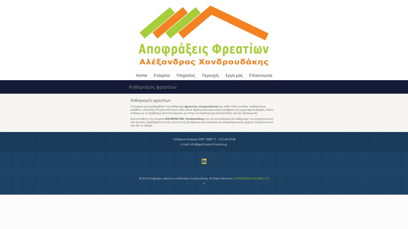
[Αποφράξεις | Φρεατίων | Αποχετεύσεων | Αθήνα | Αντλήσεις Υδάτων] (204, 35)
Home (241, 86)
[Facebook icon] (204, 183)
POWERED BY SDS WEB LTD (252, 178)
